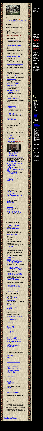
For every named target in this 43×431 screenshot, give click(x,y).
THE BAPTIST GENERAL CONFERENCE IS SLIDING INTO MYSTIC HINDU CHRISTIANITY (13, 285)
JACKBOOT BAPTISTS (10, 209)
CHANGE (8, 357)
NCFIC (17, 152)
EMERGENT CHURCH (10, 118)
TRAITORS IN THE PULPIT (10, 164)
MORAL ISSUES (8, 20)
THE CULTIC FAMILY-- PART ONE (12, 214)
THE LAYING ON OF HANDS (10, 347)
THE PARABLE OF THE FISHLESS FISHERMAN (13, 370)
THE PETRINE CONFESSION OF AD (11, 273)
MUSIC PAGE (21, 20)
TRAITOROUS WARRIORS (10, 167)
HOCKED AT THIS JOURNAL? (20, 21)
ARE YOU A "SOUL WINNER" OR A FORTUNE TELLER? (14, 341)
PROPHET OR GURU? (10, 168)
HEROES (15, 21)
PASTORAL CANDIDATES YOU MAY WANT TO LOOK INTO (14, 212)
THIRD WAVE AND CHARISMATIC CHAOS (12, 106)
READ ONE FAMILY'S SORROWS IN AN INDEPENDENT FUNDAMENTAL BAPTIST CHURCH (13, 155)
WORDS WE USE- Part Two (10, 328)
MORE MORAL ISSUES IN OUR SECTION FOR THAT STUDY (14, 392)
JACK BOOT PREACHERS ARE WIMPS (12, 173)
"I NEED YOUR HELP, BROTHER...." (11, 202)
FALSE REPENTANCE (10, 381)
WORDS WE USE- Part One (10, 327)
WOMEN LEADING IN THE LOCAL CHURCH (12, 366)
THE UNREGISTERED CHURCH (11, 382)
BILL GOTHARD (9, 259)
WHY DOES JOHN (9, 64)
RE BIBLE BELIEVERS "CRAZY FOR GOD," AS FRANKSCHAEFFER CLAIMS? (13, 141)
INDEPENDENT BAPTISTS (10, 178)
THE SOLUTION (9, 191)
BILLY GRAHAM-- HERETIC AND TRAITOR (12, 260)
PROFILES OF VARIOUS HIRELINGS (11, 165)
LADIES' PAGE (12, 21)
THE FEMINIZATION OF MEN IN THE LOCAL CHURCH (15, 242)
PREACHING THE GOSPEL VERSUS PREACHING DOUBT (14, 195)
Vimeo (20, 152)
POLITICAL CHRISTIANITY (11, 52)
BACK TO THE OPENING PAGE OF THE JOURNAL (10, 418)
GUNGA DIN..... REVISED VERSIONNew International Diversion (12, 44)
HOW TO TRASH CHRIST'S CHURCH (12, 337)
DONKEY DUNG (9, 332)
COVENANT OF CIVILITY (10, 304)
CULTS (16, 20)
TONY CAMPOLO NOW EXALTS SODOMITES (13, 262)
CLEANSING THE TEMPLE (10, 180)
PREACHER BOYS (9, 194)
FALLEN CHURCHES (10, 207)
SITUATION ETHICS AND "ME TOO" (12, 234)
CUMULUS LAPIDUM (10, 355)
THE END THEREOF (9, 384)
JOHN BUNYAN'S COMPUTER (11, 346)
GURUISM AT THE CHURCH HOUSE (12, 297)
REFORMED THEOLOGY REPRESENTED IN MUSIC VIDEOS (14, 274)
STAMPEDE (8, 344)
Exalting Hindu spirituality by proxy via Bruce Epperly (15, 268)
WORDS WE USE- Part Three (11, 300)
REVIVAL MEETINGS (9, 387)
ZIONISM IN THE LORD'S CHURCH (11, 119)
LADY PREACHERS (9, 367)
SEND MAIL (19, 269)
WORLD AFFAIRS (24, 20)
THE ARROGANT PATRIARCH (11, 246)
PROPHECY (18, 20)
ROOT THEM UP (9, 171)
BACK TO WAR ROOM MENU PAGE (9, 417)
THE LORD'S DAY (9, 59)
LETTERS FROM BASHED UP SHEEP (12, 172)
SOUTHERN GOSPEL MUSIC (11, 322)
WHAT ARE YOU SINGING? (10, 326)
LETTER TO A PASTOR (10, 356)
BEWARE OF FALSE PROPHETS (11, 372)
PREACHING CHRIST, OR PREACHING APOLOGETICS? (14, 278)
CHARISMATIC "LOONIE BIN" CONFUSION (13, 228)
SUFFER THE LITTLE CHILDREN (11, 338)
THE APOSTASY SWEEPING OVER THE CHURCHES (14, 368)
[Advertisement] (36, 23)
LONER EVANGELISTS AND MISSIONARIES (12, 181)
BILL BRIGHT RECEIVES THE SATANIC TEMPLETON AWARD (15, 261)
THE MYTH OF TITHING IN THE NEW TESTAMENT (13, 362)
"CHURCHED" (9, 201)
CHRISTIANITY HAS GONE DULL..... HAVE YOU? (14, 56)
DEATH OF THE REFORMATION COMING (12, 291)
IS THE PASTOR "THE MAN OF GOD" (12, 161)
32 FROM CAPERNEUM (19, 273)
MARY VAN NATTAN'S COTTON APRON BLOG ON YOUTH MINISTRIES (14, 154)
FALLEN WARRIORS (9, 208)
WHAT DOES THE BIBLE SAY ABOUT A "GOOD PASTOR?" (14, 163)
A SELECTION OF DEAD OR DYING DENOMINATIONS (14, 286)
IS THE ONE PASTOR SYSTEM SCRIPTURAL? (13, 211)
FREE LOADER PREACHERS (11, 193)
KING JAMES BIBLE (13, 20)
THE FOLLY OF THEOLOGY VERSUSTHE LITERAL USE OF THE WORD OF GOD (13, 40)
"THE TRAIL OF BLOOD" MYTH (11, 179)
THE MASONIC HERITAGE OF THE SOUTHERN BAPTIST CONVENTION (13, 257)
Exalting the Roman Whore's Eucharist (13, 267)
